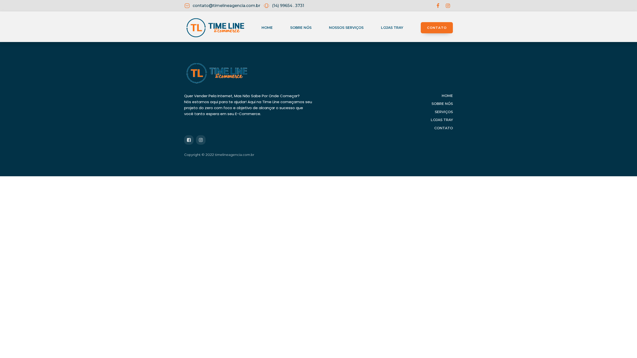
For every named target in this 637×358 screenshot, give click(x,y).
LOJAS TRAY (442, 120)
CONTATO (437, 28)
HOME (447, 95)
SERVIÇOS (444, 112)
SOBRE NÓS (442, 103)
